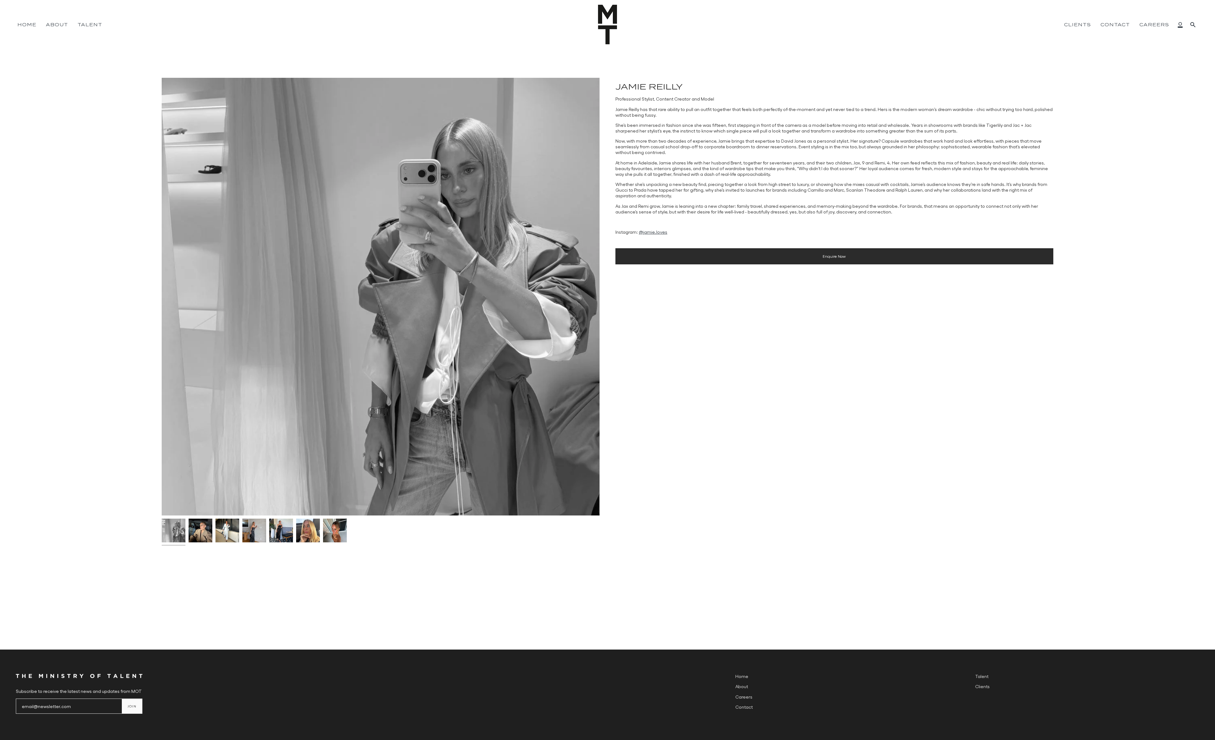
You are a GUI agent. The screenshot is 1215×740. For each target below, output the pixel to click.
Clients (982, 686)
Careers (743, 697)
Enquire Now (834, 256)
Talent (981, 676)
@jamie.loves (653, 232)
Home (741, 676)
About (741, 686)
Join (132, 706)
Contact (744, 707)
